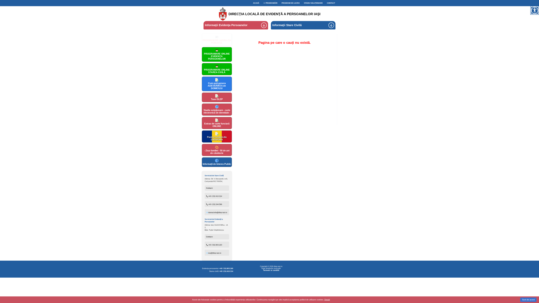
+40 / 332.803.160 (226, 268)
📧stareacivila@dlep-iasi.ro (216, 213)
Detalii (327, 300)
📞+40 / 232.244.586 (214, 204)
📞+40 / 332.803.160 (214, 245)
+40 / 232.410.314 (226, 271)
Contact (331, 3)
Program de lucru (291, 3)
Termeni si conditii (271, 270)
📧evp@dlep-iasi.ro (213, 253)
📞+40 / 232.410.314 (214, 196)
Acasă (256, 3)
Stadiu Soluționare (313, 3)
